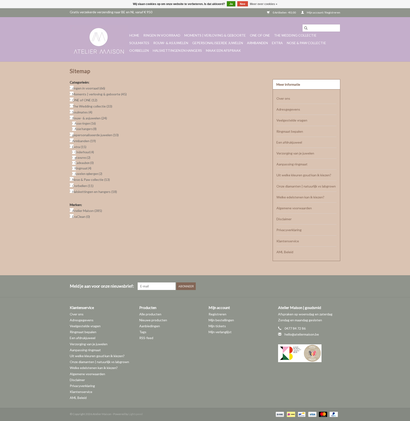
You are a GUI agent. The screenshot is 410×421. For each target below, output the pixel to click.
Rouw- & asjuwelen (170, 43)
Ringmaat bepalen (289, 131)
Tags (142, 332)
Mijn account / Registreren (323, 12)
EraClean (81, 217)
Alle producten (150, 314)
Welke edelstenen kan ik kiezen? (300, 197)
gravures (82, 157)
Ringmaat (83, 168)
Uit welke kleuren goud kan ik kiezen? (303, 175)
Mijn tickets (217, 326)
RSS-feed (146, 338)
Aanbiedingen (149, 326)
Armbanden (257, 43)
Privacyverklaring (289, 230)
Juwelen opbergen (88, 174)
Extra (277, 43)
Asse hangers (86, 129)
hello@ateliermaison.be (301, 334)
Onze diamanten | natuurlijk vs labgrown (306, 186)
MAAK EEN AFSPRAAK (223, 50)
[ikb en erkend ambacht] (309, 353)
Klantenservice (287, 241)
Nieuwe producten (153, 320)
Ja (231, 4)
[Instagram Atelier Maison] (336, 286)
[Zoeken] (305, 28)
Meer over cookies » (263, 4)
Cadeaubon (84, 163)
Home (134, 35)
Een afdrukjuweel (289, 142)
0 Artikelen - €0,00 (284, 12)
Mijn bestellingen (221, 320)
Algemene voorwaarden (294, 208)
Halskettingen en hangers (177, 50)
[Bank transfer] (279, 414)
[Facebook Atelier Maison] (320, 286)
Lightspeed (136, 414)
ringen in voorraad (161, 35)
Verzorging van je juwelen (295, 153)
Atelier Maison (87, 211)
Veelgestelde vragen (291, 120)
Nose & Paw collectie (306, 43)
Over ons (283, 98)
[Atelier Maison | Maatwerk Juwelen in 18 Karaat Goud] (99, 39)
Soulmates (139, 43)
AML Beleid (284, 252)
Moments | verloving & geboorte (215, 35)
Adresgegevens (288, 109)
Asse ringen (85, 123)
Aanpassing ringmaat (292, 164)
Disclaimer (284, 219)
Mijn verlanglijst (220, 332)
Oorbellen (139, 50)
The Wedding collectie (295, 35)
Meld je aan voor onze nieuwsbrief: (102, 286)
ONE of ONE (260, 35)
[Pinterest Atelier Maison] (328, 286)
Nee (242, 4)
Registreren (217, 314)
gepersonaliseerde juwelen (217, 43)
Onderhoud (84, 152)
